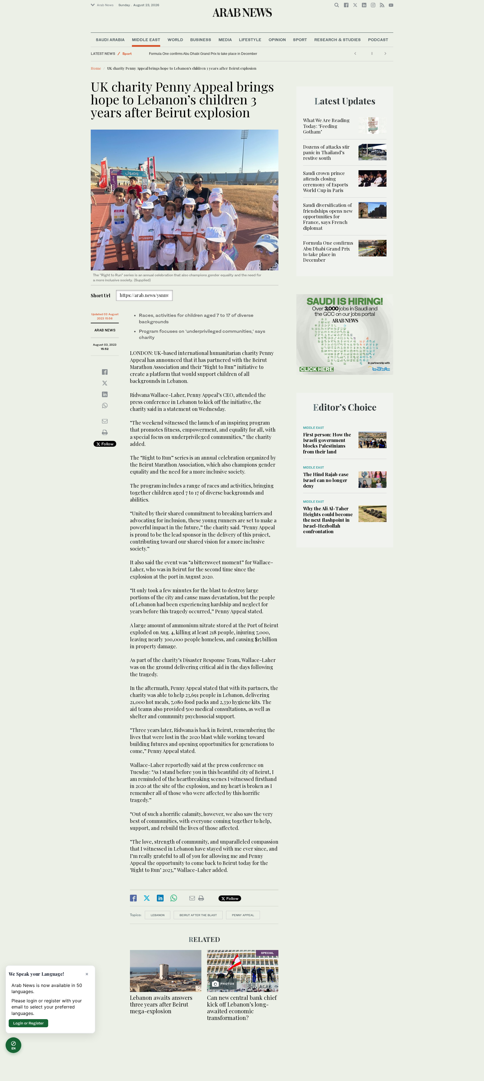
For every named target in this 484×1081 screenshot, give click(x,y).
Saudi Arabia (110, 39)
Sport (300, 39)
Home (96, 68)
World (175, 39)
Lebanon (157, 915)
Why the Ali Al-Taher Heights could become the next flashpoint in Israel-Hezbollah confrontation (328, 519)
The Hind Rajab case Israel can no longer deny (325, 480)
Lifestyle (250, 39)
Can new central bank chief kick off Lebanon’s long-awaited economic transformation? (242, 1007)
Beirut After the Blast (198, 915)
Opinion (277, 39)
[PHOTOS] (242, 970)
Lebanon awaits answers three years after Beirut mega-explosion (161, 1004)
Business (200, 39)
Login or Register (28, 1023)
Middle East (146, 39)
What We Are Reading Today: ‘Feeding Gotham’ (326, 126)
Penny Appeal (243, 915)
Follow (106, 443)
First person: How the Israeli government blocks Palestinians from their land (327, 443)
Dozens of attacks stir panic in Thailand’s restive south (326, 152)
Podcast (378, 39)
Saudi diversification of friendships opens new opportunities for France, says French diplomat (328, 216)
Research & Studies (337, 39)
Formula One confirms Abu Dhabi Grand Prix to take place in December (204, 54)
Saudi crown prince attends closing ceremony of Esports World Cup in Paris (325, 181)
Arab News (105, 5)
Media (225, 39)
